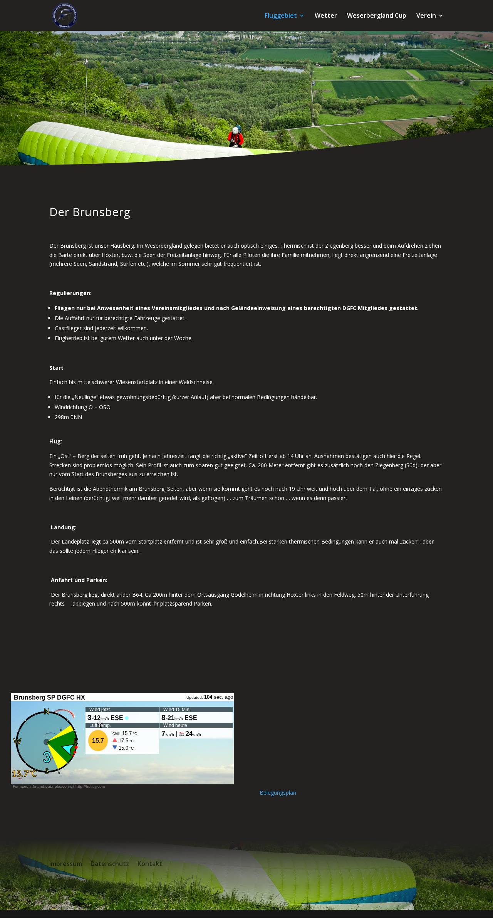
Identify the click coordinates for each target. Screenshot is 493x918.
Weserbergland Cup (376, 16)
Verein (426, 16)
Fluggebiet (281, 16)
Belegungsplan (278, 792)
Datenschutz (110, 864)
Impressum (65, 864)
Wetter (326, 16)
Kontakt (150, 864)
